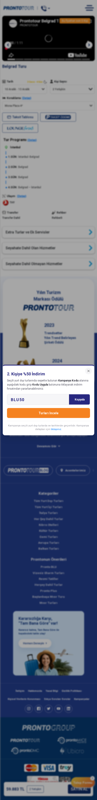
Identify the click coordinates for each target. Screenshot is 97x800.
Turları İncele (48, 413)
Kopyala (80, 399)
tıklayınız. (56, 429)
